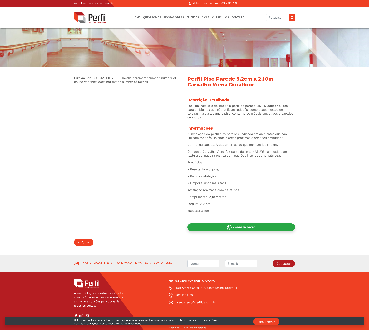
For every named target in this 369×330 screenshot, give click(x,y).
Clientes (192, 17)
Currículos (220, 17)
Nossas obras (174, 17)
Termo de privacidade (194, 327)
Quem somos (152, 17)
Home (136, 17)
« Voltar (83, 242)
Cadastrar (284, 264)
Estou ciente (266, 322)
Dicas (205, 17)
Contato (237, 17)
